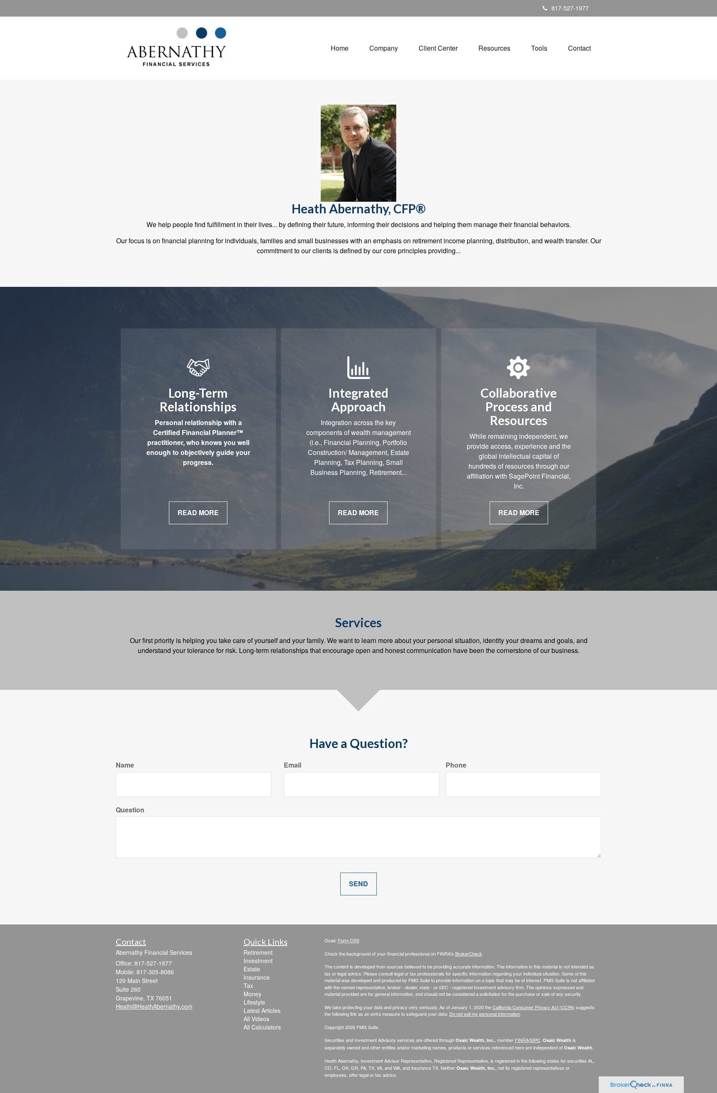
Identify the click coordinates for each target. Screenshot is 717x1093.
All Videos (256, 1019)
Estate (252, 969)
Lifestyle (254, 1002)
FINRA (522, 1040)
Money (252, 994)
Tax (248, 985)
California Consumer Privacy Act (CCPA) (534, 1007)
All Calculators (262, 1027)
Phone (456, 765)
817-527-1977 (570, 8)
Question (130, 809)
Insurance (257, 977)
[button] (383, 48)
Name (125, 765)
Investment (258, 960)
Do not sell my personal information (484, 1013)
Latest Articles (262, 1010)
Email (292, 765)
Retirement (258, 952)
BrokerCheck (468, 953)
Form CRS (348, 940)
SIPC (535, 1040)
